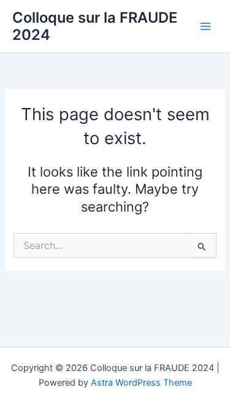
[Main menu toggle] (205, 26)
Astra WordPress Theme (141, 382)
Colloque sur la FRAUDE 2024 (94, 26)
